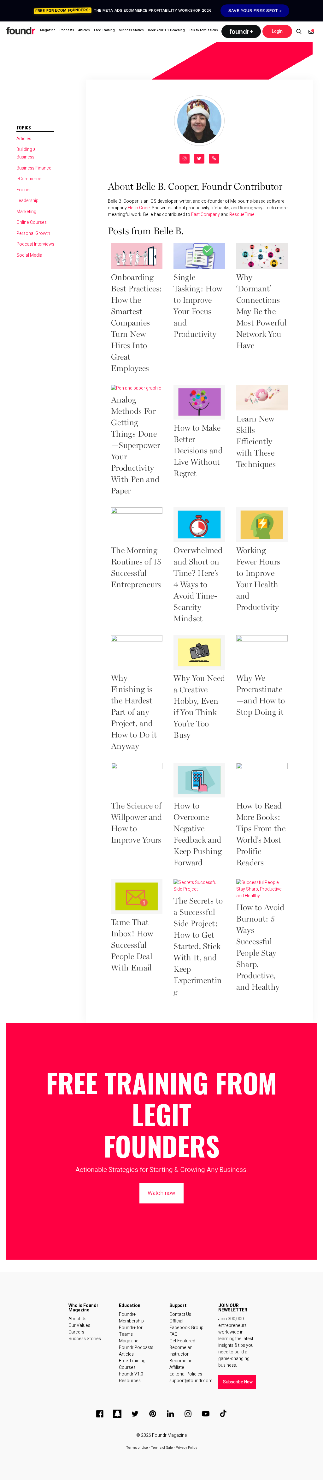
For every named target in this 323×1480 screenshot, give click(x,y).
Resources (130, 1380)
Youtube (206, 1414)
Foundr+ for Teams (131, 1331)
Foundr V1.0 (131, 1374)
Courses (127, 1367)
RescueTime (242, 214)
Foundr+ (241, 31)
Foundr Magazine (169, 1435)
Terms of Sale (162, 1447)
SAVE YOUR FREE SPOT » (255, 10)
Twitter (135, 1414)
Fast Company (205, 214)
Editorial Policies (185, 1374)
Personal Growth (33, 233)
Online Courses (31, 222)
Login (277, 31)
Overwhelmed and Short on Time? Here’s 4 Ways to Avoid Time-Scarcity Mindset (197, 585)
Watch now (161, 1193)
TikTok (223, 1414)
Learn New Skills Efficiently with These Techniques (256, 442)
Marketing (26, 211)
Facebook (100, 1414)
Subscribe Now (238, 1382)
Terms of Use (137, 1447)
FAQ (173, 1334)
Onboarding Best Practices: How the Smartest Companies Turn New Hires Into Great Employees (136, 323)
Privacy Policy (186, 1447)
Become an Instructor (180, 1351)
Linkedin (170, 1414)
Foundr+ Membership (131, 1317)
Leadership (27, 200)
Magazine (128, 1341)
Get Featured (182, 1341)
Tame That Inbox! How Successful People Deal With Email (132, 945)
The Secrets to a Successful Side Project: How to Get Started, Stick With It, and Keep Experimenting (198, 946)
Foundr (21, 30)
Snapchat (117, 1414)
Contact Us (180, 1314)
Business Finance (33, 168)
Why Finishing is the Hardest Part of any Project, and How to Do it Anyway (134, 712)
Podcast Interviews (35, 244)
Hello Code (139, 208)
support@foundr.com (187, 1380)
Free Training (132, 1361)
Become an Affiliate (180, 1364)
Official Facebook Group (186, 1324)
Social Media (29, 255)
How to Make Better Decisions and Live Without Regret (198, 451)
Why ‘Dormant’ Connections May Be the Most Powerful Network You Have (261, 312)
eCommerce (28, 179)
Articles (23, 138)
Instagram (188, 1414)
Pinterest (153, 1414)
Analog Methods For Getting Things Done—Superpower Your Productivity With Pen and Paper (135, 445)
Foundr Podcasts (136, 1347)
